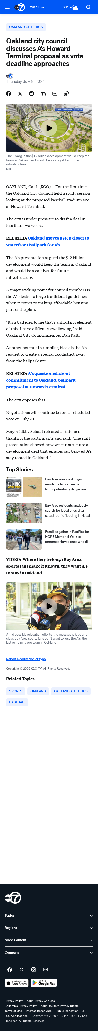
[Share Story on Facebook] (8, 93)
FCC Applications (16, 1015)
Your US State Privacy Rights (60, 1005)
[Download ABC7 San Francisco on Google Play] (44, 983)
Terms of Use (13, 1010)
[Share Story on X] (20, 93)
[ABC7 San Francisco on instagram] (34, 970)
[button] (7, 7)
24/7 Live (37, 7)
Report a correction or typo (26, 659)
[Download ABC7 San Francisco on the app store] (17, 983)
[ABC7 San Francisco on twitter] (22, 970)
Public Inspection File (70, 1010)
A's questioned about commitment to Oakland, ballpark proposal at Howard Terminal (40, 380)
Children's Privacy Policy (21, 1005)
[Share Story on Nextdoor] (43, 93)
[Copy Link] (66, 93)
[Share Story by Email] (55, 93)
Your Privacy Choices (41, 1000)
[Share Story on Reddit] (31, 93)
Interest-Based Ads (39, 1010)
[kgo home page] (13, 898)
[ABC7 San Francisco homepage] (19, 7)
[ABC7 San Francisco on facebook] (10, 970)
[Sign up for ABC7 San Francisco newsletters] (46, 970)
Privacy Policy (14, 1000)
